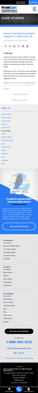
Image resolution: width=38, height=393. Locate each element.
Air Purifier (6, 259)
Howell (17, 217)
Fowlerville (17, 215)
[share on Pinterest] (18, 46)
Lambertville (12, 219)
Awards (4, 150)
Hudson (22, 217)
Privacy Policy (7, 318)
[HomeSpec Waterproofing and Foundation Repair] (19, 389)
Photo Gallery (6, 121)
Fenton (4, 215)
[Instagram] (17, 353)
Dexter (23, 213)
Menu (34, 10)
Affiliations (5, 153)
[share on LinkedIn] (14, 46)
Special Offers (6, 147)
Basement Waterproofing (11, 246)
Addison (5, 208)
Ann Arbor (16, 208)
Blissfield (28, 208)
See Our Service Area (19, 226)
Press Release (6, 114)
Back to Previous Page (21, 94)
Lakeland (5, 219)
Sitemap (6, 321)
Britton (19, 211)
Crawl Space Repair (9, 249)
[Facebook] (23, 353)
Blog (3, 157)
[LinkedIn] (20, 353)
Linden (19, 219)
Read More (7, 88)
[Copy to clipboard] (27, 46)
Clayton (30, 211)
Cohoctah (11, 213)
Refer (3, 163)
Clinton (4, 213)
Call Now (34, 2)
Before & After (6, 117)
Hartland (11, 217)
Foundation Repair (9, 252)
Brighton (13, 211)
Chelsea (24, 211)
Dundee (28, 213)
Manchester (26, 219)
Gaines (23, 215)
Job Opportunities (7, 140)
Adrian (10, 208)
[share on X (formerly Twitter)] (10, 46)
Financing (5, 160)
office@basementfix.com (19, 348)
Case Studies (6, 131)
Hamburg (5, 217)
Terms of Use (7, 315)
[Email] (23, 46)
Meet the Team (6, 137)
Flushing (10, 215)
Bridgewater (6, 211)
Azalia (22, 208)
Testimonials (6, 127)
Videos (4, 134)
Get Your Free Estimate (19, 331)
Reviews (4, 124)
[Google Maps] (15, 353)
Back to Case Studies (20, 100)
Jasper (28, 217)
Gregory (29, 215)
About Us (6, 108)
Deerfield (17, 213)
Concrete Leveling (9, 255)
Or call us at (19, 338)
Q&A (3, 144)
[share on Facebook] (5, 46)
